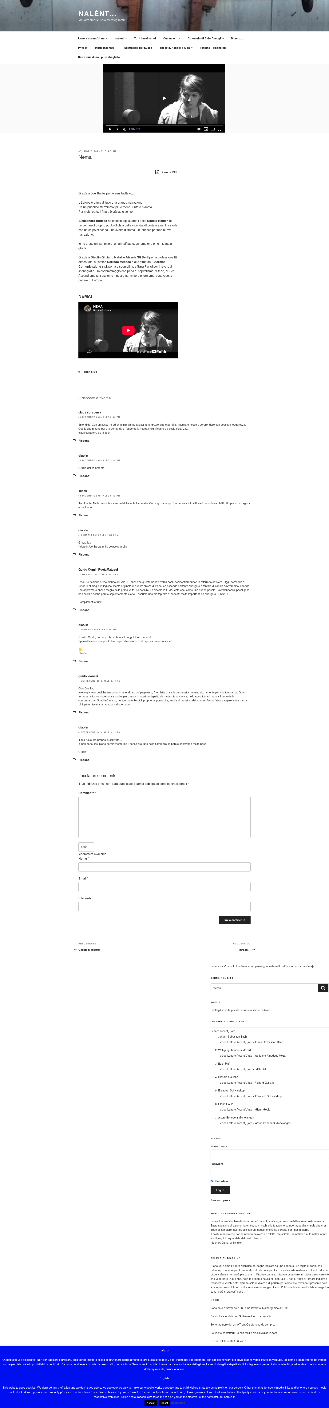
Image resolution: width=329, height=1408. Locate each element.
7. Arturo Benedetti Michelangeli (234, 1117)
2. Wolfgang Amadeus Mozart (233, 1050)
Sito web (84, 898)
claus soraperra (89, 412)
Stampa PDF (169, 172)
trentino (91, 371)
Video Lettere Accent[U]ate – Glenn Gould (245, 1109)
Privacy (83, 48)
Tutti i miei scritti (145, 38)
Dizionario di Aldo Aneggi (204, 38)
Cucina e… (170, 38)
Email (83, 878)
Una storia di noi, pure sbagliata (99, 57)
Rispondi (84, 440)
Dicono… (237, 38)
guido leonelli (88, 676)
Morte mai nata (104, 48)
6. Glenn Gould (224, 1104)
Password (217, 1164)
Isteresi (119, 38)
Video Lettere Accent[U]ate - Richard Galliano (247, 1082)
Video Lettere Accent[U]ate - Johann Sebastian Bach (251, 1042)
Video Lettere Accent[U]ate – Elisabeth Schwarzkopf (251, 1096)
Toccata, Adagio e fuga (175, 48)
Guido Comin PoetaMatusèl (98, 569)
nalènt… (97, 13)
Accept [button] (151, 1403)
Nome (83, 858)
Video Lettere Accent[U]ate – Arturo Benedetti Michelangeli (255, 1123)
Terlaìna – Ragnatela (213, 48)
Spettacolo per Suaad (138, 48)
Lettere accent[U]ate (91, 38)
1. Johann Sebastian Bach (231, 1036)
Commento (87, 793)
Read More (178, 1403)
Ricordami (221, 1181)
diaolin (110, 151)
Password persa (220, 1200)
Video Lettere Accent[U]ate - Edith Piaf (243, 1069)
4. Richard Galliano (226, 1077)
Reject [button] (164, 1403)
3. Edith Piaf (222, 1063)
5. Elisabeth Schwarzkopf (230, 1090)
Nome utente (219, 1146)
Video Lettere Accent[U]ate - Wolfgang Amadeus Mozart (253, 1055)
